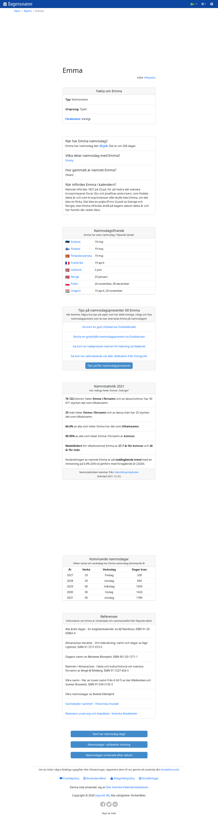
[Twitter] (109, 805)
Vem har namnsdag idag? (109, 734)
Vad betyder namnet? (79, 704)
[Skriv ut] (211, 4)
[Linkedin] (115, 805)
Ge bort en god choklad (109, 327)
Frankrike (77, 263)
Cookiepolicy (70, 778)
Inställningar (150, 778)
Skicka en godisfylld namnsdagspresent (109, 336)
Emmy (69, 160)
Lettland (76, 270)
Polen (74, 284)
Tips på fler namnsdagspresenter (109, 365)
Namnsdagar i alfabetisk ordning (109, 744)
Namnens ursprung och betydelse (87, 713)
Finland (75, 249)
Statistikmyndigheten (126, 472)
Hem (17, 11)
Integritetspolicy (124, 778)
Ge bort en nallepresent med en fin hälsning (109, 346)
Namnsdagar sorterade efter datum (109, 755)
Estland (75, 242)
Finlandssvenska (81, 256)
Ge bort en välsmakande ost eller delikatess (109, 356)
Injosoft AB (102, 795)
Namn (28, 11)
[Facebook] (103, 805)
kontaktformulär (170, 769)
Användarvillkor (95, 778)
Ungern (76, 291)
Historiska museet (107, 704)
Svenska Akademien (124, 713)
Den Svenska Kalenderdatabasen (127, 787)
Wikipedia (149, 77)
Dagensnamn (20, 4)
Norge (75, 277)
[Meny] (203, 4)
